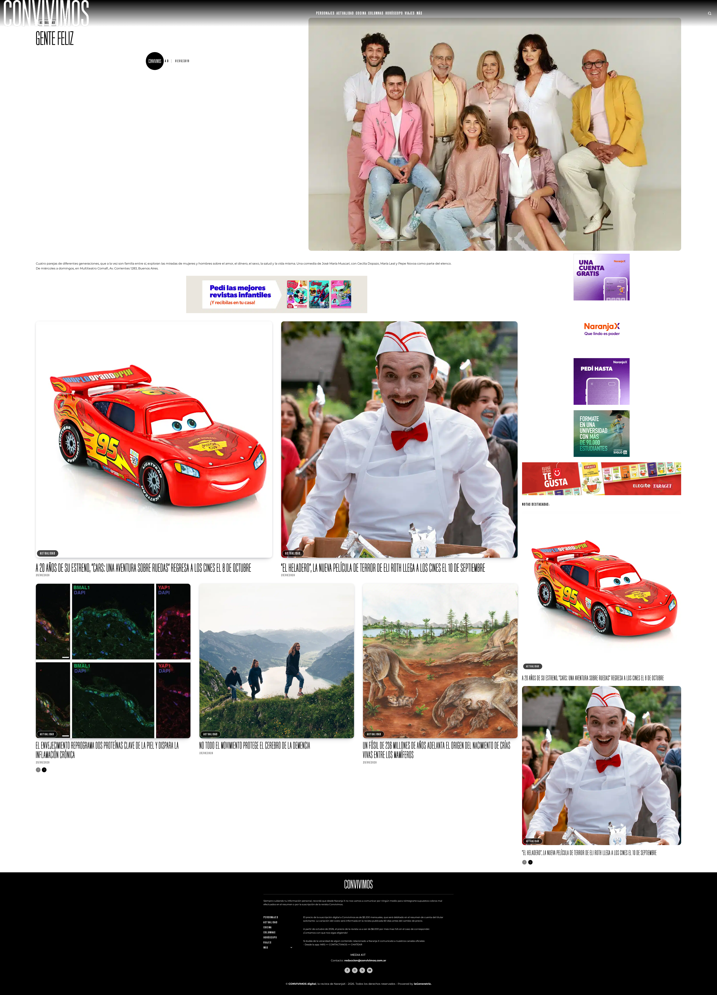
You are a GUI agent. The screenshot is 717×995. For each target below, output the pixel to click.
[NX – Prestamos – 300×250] (602, 407)
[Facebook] (347, 970)
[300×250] (602, 355)
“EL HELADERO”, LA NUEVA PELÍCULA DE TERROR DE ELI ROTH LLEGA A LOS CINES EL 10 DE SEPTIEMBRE (383, 567)
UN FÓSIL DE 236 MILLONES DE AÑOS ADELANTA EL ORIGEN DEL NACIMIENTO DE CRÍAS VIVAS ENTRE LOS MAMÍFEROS (436, 750)
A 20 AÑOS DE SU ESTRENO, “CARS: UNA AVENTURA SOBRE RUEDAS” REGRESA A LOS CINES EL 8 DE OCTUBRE (143, 567)
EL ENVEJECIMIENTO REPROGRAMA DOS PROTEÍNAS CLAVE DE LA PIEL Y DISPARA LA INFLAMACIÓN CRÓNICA (107, 750)
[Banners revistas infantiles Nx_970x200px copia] (276, 316)
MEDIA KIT (358, 955)
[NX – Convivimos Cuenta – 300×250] (602, 303)
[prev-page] (38, 769)
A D (167, 61)
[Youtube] (370, 970)
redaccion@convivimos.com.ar (365, 960)
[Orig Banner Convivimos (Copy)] (601, 498)
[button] (709, 13)
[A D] (155, 61)
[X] (362, 970)
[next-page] (44, 769)
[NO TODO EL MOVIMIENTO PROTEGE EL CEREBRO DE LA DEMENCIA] (276, 661)
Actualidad (47, 553)
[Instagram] (355, 970)
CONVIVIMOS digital (302, 983)
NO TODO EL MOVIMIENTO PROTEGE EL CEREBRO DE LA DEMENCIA (254, 745)
